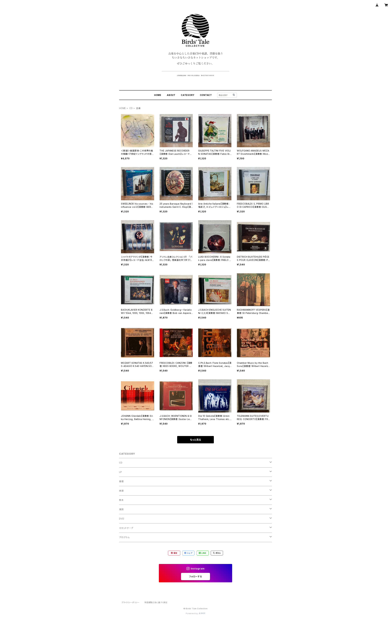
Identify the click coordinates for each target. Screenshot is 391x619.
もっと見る (195, 439)
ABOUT (171, 95)
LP (120, 472)
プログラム (124, 537)
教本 (121, 500)
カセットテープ (126, 528)
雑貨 (121, 509)
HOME (157, 95)
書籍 (121, 481)
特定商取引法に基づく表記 (155, 602)
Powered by (192, 613)
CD (131, 108)
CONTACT (206, 95)
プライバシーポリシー (131, 602)
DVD (121, 518)
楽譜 (121, 490)
